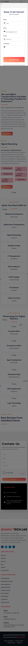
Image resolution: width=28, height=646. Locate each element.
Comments (6, 43)
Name (5, 19)
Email (4, 28)
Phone (5, 36)
